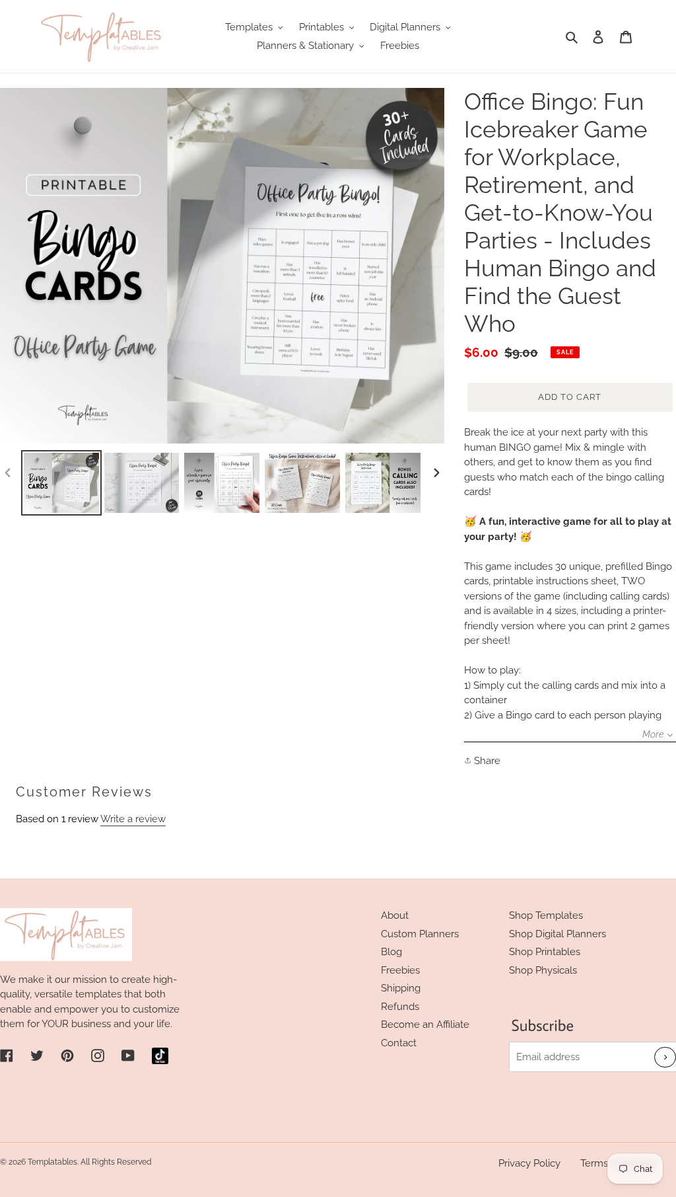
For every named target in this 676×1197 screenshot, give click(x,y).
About (395, 915)
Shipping (401, 988)
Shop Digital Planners (557, 934)
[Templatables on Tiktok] (160, 1056)
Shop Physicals (543, 970)
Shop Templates (546, 915)
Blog (391, 952)
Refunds (400, 1007)
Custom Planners (420, 934)
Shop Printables (544, 952)
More (652, 734)
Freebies (400, 970)
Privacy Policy (529, 1163)
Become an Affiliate (425, 1024)
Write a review (133, 819)
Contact (399, 1043)
